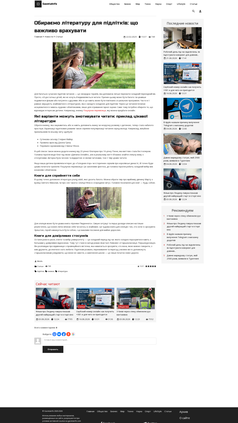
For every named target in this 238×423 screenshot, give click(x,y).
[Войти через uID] (54, 334)
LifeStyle (158, 411)
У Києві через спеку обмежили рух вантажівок (184, 217)
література (62, 271)
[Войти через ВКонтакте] (59, 334)
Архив (183, 412)
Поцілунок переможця (94, 110)
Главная (90, 411)
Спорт (148, 411)
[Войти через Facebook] (64, 334)
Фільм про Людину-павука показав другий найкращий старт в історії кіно (184, 226)
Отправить (53, 349)
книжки (51, 271)
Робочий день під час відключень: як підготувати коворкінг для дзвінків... (184, 247)
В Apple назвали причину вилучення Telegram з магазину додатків (182, 237)
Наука (139, 411)
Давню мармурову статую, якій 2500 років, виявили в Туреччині (183, 257)
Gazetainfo (50, 3)
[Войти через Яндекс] (68, 334)
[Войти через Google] (73, 334)
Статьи (40, 266)
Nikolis (40, 261)
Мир (122, 411)
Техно (130, 411)
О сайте (184, 418)
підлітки (40, 271)
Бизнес (113, 411)
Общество (102, 411)
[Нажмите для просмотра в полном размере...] (95, 218)
